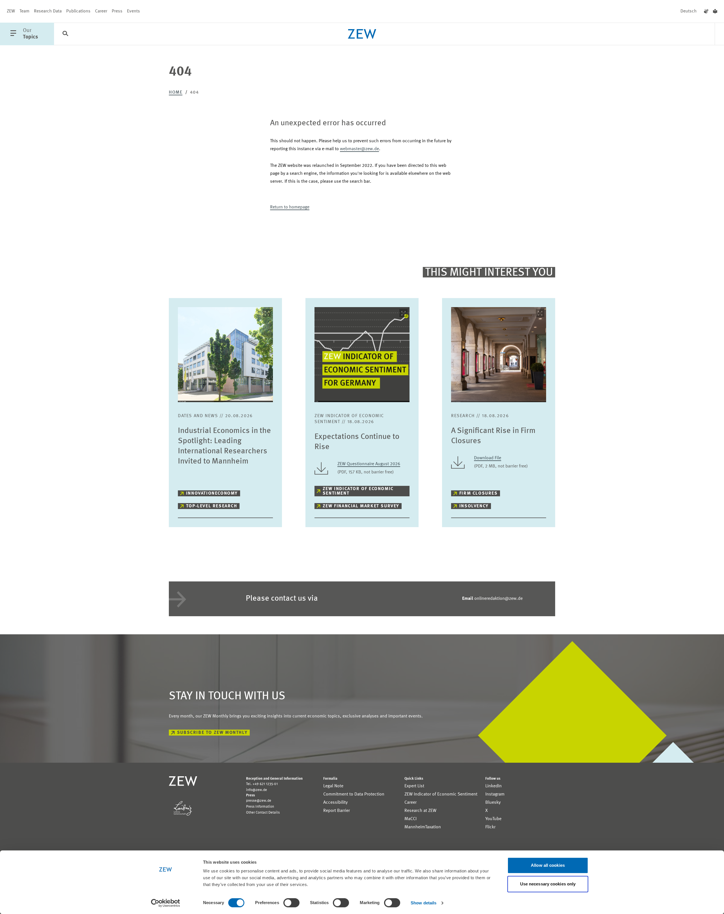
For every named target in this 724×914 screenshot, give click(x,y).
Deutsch (688, 11)
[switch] (291, 902)
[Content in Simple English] (715, 11)
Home (175, 92)
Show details (423, 902)
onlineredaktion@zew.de (492, 598)
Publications (78, 11)
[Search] (65, 34)
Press (117, 11)
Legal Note (333, 786)
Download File (487, 458)
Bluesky (493, 802)
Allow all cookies (548, 865)
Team (24, 11)
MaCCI (410, 819)
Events (133, 11)
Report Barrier (336, 811)
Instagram (495, 794)
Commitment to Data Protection (353, 794)
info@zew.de (256, 790)
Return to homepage (289, 207)
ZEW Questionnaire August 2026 (368, 464)
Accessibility (335, 802)
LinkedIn (493, 786)
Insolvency (474, 506)
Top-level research (211, 506)
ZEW (11, 11)
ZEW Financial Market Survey (361, 506)
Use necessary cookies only (548, 883)
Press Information (260, 807)
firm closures (478, 493)
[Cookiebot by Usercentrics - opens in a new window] (165, 903)
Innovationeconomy (212, 493)
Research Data (48, 11)
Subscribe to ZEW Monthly (212, 732)
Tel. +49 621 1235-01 (262, 784)
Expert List (414, 786)
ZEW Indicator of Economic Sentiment (358, 491)
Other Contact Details (263, 812)
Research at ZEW (420, 811)
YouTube (493, 819)
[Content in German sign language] (706, 11)
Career (101, 11)
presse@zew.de (258, 801)
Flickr (490, 827)
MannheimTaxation (422, 827)
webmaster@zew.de (359, 149)
